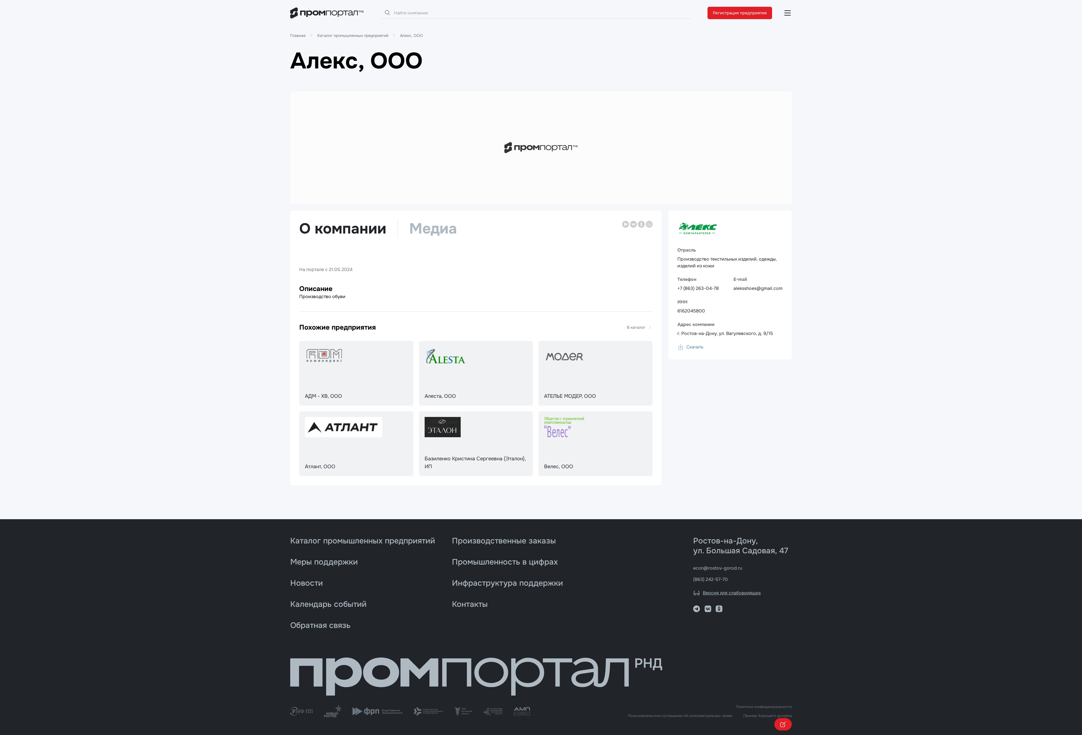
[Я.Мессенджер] (625, 224)
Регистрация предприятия (740, 13)
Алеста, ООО (440, 396)
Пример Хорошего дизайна (767, 716)
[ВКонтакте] (633, 224)
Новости (306, 583)
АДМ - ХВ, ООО (323, 396)
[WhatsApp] (649, 224)
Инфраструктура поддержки (507, 583)
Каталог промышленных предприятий (362, 541)
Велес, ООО (558, 466)
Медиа (433, 229)
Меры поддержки (324, 562)
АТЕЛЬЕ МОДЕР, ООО (570, 396)
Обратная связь (320, 625)
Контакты (470, 604)
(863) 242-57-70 (710, 579)
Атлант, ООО (320, 466)
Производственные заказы (504, 541)
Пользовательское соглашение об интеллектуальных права (680, 716)
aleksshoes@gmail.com (757, 288)
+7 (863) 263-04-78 (698, 288)
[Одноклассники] (641, 224)
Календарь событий (328, 604)
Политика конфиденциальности (764, 707)
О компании (342, 229)
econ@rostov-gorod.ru (717, 568)
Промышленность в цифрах (505, 562)
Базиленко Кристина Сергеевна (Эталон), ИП (475, 463)
